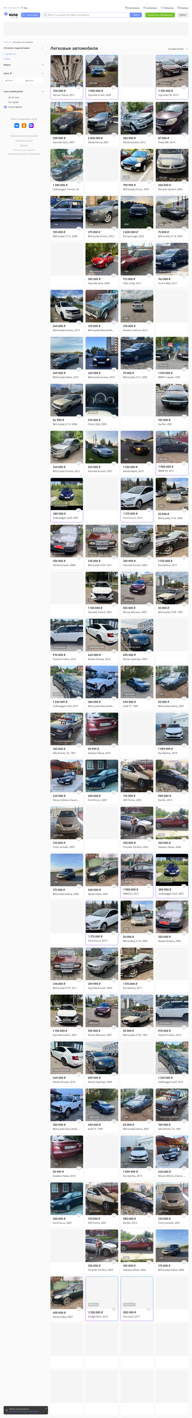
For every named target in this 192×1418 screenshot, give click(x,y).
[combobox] (86, 15)
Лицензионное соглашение (24, 135)
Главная (7, 42)
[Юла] (10, 13)
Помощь (24, 145)
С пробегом (9, 54)
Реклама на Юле (24, 140)
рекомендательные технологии (24, 153)
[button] (79, 87)
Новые (7, 58)
